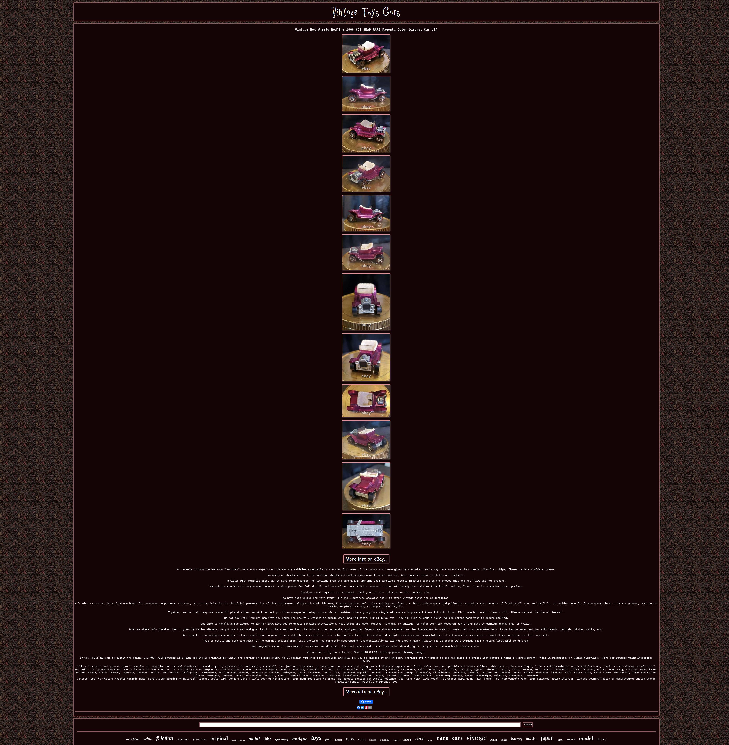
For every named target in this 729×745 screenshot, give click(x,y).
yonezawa (200, 739)
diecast (183, 739)
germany (282, 739)
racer (430, 740)
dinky (601, 739)
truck (560, 739)
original (219, 738)
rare (442, 737)
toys (316, 737)
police (504, 739)
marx (571, 739)
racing (242, 740)
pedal (493, 740)
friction (165, 738)
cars (457, 738)
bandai (338, 740)
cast (234, 739)
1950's (407, 739)
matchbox (133, 739)
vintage (476, 737)
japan (547, 737)
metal (254, 738)
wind (148, 738)
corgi (361, 739)
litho (267, 738)
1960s (350, 739)
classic (372, 739)
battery (516, 739)
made (531, 738)
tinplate (396, 740)
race (419, 738)
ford (328, 739)
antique (299, 738)
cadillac (384, 739)
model (586, 738)
